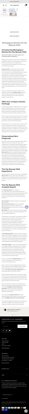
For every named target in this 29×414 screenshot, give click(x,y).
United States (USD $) (7, 394)
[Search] (6, 5)
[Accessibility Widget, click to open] (26, 207)
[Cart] (25, 5)
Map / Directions (5, 348)
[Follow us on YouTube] (9, 330)
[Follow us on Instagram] (6, 330)
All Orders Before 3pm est (12, 310)
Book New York (14, 32)
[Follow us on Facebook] (3, 330)
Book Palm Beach (14, 36)
